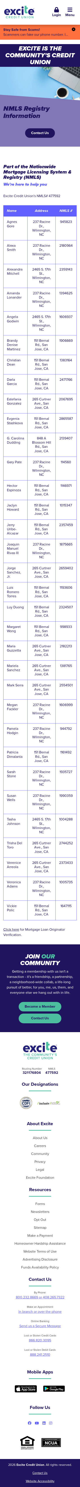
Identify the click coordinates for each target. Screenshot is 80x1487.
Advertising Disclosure (40, 1259)
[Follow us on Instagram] (50, 1423)
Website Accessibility (40, 1481)
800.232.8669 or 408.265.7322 (40, 1297)
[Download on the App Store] (26, 1389)
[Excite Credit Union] (19, 12)
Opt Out (40, 1220)
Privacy (40, 1162)
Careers (40, 1146)
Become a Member (40, 1006)
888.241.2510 (40, 1354)
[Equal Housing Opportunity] (27, 1442)
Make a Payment (40, 1235)
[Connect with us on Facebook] (29, 1423)
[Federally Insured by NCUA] (51, 1442)
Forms (40, 1204)
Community (40, 1154)
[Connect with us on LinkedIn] (44, 1423)
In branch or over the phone (40, 1312)
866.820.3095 (40, 1340)
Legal (40, 1170)
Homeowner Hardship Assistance (40, 1243)
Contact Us (40, 133)
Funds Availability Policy (40, 1267)
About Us (40, 1138)
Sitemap (40, 1227)
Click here (11, 929)
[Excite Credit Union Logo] (40, 1050)
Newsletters (40, 1212)
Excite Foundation (40, 1177)
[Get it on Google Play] (54, 1388)
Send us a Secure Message (40, 1326)
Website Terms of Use (40, 1251)
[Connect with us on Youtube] (37, 1423)
